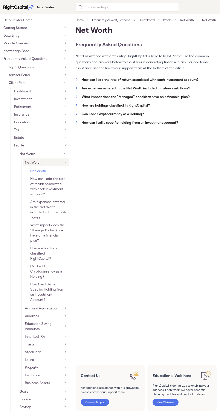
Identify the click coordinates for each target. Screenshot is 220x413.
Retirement (22, 107)
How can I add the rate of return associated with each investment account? (47, 186)
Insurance (21, 114)
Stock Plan (33, 352)
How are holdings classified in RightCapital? (43, 253)
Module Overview (16, 43)
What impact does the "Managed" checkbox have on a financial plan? (47, 232)
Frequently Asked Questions (25, 58)
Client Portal (18, 82)
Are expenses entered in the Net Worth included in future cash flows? (48, 209)
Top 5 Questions (21, 67)
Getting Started (15, 28)
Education (22, 122)
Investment (23, 99)
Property (31, 367)
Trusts (30, 344)
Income (25, 399)
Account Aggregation (41, 308)
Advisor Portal (19, 75)
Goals (24, 391)
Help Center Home (17, 20)
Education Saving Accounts (38, 326)
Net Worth (27, 154)
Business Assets (37, 383)
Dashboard (22, 91)
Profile (19, 145)
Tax (16, 130)
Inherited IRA (35, 336)
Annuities (32, 316)
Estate (19, 137)
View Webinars (165, 402)
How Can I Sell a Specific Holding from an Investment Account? (47, 291)
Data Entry (11, 35)
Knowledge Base (16, 51)
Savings (26, 407)
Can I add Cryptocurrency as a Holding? (46, 271)
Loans (29, 360)
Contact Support (95, 402)
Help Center (44, 7)
